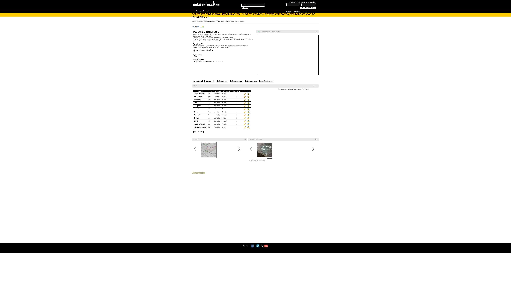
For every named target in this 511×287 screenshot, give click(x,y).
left (195, 148)
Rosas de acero (199, 124)
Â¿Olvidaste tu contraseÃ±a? (307, 2)
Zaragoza (197, 99)
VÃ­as (195, 86)
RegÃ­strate (292, 2)
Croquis (196, 139)
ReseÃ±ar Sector (266, 81)
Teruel (196, 112)
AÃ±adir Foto (222, 81)
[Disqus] (255, 209)
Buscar (245, 8)
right (239, 148)
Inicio (305, 11)
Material (288, 11)
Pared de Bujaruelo (223, 21)
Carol (196, 121)
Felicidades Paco (200, 127)
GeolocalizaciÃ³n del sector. (271, 32)
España (206, 21)
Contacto (246, 246)
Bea (195, 103)
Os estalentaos (199, 93)
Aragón (212, 21)
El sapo (196, 118)
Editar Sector (197, 81)
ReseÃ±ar (297, 11)
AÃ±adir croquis (236, 81)
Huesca (196, 109)
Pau (194, 61)
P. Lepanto (197, 106)
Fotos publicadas (256, 139)
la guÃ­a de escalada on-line (202, 11)
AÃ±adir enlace (251, 81)
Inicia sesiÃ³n (308, 8)
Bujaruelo (197, 115)
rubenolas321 (210, 61)
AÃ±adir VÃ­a (210, 81)
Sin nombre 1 (198, 96)
